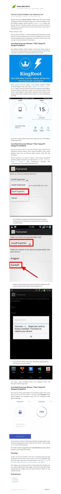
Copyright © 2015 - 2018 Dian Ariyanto (18, 489)
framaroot (15, 479)
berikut (13, 445)
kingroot (15, 478)
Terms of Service (35, 8)
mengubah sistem (38, 23)
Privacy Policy (28, 8)
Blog (18, 8)
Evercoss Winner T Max (35, 16)
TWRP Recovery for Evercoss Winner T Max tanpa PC (32, 462)
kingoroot (15, 481)
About (41, 8)
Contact (22, 8)
